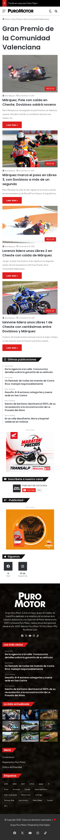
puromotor (23, 800)
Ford (6, 789)
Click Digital (44, 825)
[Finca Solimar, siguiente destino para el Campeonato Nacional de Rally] (49, 737)
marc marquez (10, 795)
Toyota (49, 800)
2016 (15, 784)
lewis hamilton (41, 789)
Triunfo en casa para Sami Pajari (22, 3)
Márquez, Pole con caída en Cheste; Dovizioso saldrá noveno (29, 102)
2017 (23, 784)
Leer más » (12, 124)
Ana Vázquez (10, 95)
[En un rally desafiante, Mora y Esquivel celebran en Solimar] (49, 726)
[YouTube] (30, 636)
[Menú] (4, 12)
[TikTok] (38, 636)
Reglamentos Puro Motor (13, 762)
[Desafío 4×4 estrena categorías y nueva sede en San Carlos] (49, 714)
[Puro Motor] (21, 11)
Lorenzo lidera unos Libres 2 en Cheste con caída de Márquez (27, 253)
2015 (6, 784)
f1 (48, 784)
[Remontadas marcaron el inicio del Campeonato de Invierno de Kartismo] (30, 737)
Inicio (7, 19)
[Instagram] (34, 636)
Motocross (26, 795)
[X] (26, 636)
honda (27, 789)
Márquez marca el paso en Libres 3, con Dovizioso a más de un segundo (29, 179)
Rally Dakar (37, 800)
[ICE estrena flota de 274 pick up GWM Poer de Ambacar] (30, 726)
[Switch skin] (50, 12)
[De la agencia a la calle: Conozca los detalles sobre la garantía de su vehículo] (11, 714)
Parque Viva (9, 800)
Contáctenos (8, 757)
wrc (6, 806)
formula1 (16, 789)
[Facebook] (22, 636)
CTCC (31, 784)
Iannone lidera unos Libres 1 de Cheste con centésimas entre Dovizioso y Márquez (27, 326)
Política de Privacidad (12, 767)
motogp (38, 795)
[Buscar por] (56, 12)
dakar (41, 784)
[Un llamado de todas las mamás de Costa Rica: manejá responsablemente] (30, 714)
